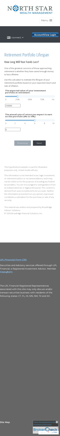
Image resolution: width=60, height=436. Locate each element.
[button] (46, 20)
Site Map (5, 422)
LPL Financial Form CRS (13, 259)
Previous (22, 143)
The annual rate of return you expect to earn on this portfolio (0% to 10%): (28, 115)
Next (39, 143)
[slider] (29, 96)
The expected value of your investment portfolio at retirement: (25, 92)
